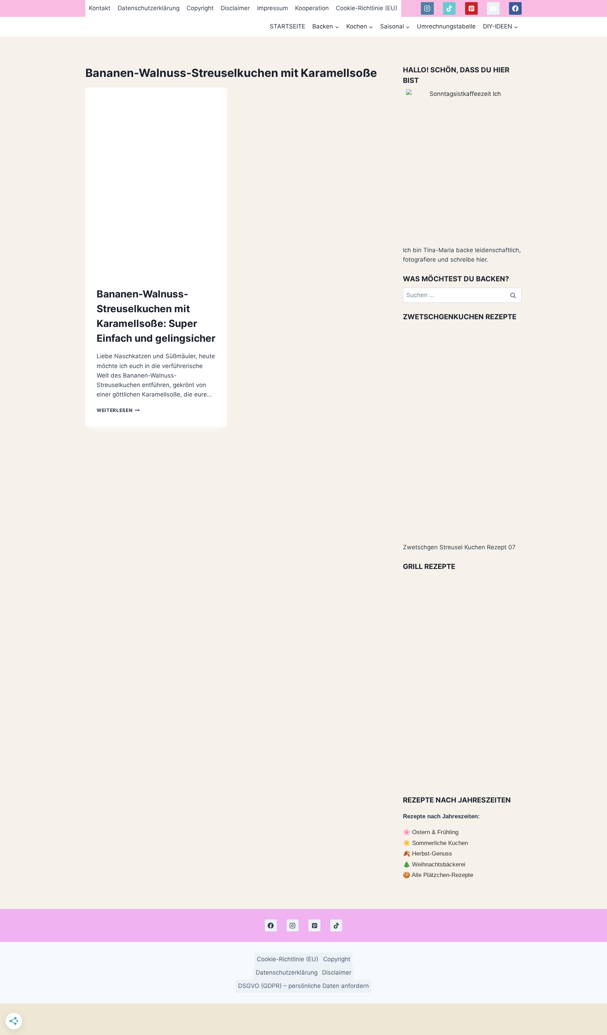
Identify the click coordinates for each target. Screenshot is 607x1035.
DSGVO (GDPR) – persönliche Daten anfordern (303, 985)
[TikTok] (449, 8)
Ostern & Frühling (435, 832)
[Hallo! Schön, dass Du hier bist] (462, 164)
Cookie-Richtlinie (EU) (366, 8)
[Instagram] (427, 8)
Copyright (200, 8)
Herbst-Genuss (432, 853)
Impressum (272, 8)
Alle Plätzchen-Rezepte (442, 875)
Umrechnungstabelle (446, 26)
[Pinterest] (471, 8)
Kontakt (99, 8)
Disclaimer (235, 8)
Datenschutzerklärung (149, 8)
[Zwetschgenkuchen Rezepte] (462, 431)
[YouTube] (493, 8)
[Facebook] (515, 8)
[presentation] (156, 181)
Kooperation (312, 8)
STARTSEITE (287, 26)
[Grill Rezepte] (462, 680)
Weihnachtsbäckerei (438, 864)
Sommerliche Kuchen (440, 843)
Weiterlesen (118, 410)
